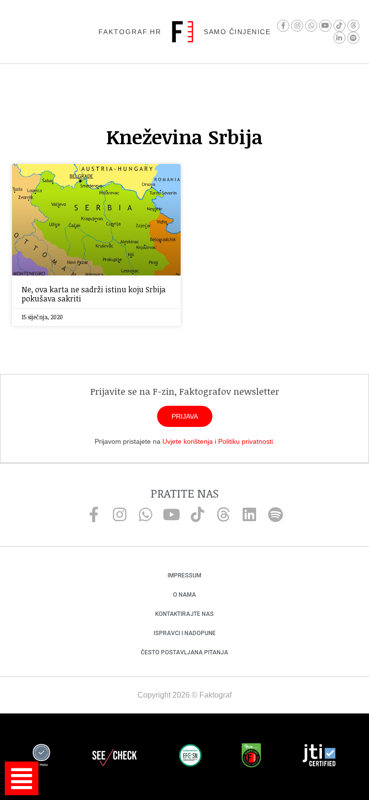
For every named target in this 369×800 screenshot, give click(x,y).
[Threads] (353, 26)
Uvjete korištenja (187, 441)
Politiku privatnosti (245, 441)
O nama (184, 594)
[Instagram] (297, 26)
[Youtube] (325, 26)
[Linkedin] (249, 514)
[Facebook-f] (283, 26)
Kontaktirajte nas (184, 614)
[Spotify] (353, 38)
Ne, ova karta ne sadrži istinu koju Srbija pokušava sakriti (94, 294)
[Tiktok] (339, 26)
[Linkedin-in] (339, 38)
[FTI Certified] (319, 756)
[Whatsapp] (311, 26)
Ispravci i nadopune (185, 633)
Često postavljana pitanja (184, 652)
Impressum (184, 575)
